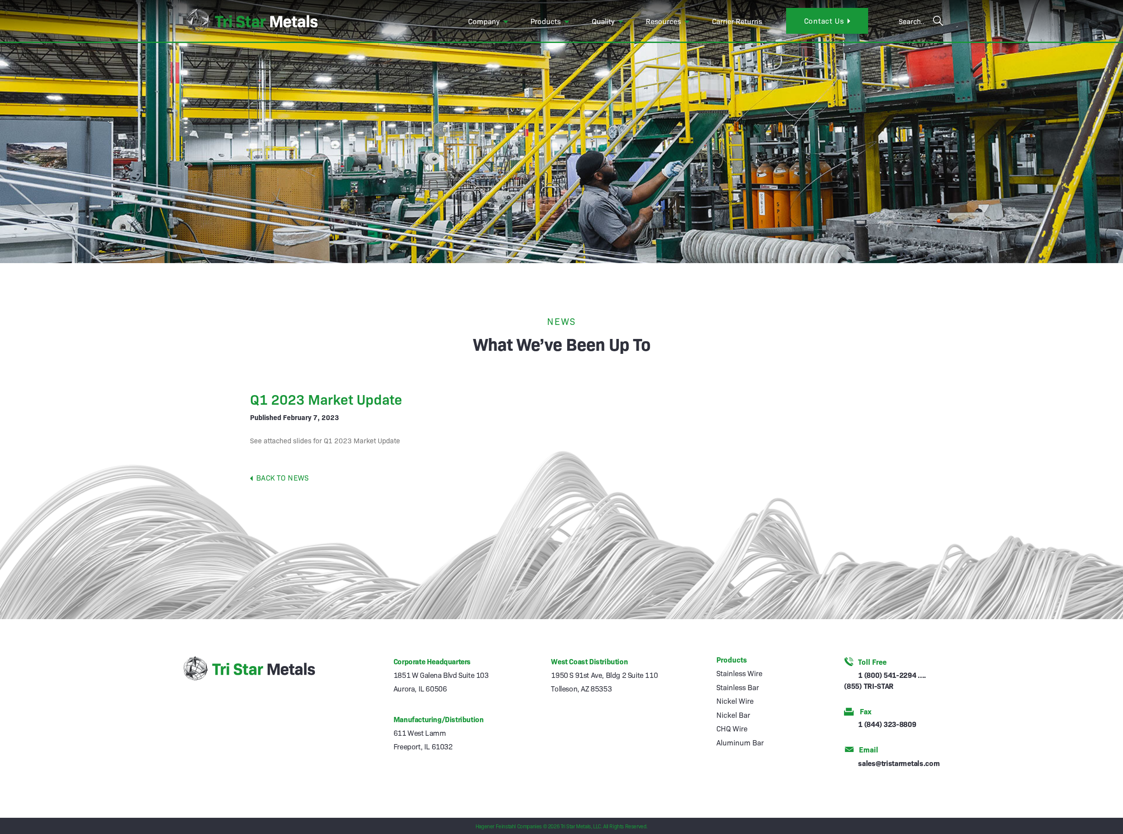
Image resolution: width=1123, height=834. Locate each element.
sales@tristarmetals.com (899, 763)
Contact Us (824, 20)
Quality (603, 21)
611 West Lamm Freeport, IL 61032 (423, 739)
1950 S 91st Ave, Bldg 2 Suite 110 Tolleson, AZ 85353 (604, 681)
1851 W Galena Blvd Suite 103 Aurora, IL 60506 (441, 681)
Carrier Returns (737, 21)
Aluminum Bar (740, 742)
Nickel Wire (735, 700)
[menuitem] (489, 21)
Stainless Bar (737, 687)
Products (545, 21)
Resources (663, 21)
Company (484, 21)
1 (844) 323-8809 (887, 724)
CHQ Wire (731, 728)
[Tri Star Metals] (250, 21)
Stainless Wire (739, 673)
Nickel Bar (733, 714)
